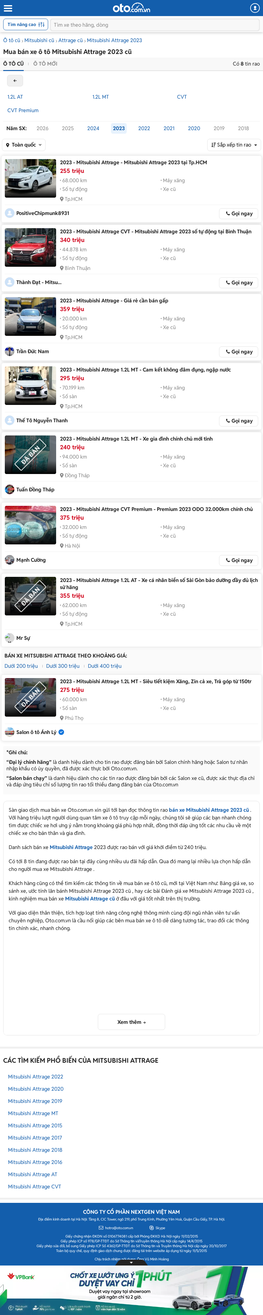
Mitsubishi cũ (39, 40)
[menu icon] (7, 8)
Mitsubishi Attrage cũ (90, 898)
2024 (93, 128)
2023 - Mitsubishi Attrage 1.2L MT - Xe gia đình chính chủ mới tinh (136, 438)
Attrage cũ (70, 40)
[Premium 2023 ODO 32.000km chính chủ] (30, 525)
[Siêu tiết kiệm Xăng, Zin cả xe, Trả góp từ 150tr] (30, 697)
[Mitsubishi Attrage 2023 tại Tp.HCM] (30, 178)
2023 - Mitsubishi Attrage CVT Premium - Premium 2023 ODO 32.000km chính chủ (156, 509)
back (15, 80)
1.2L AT (15, 97)
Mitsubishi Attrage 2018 (35, 1150)
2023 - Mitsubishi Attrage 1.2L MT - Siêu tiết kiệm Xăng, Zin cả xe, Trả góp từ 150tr (155, 681)
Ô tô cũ (11, 40)
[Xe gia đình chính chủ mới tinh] (30, 454)
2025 (68, 128)
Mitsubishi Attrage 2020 (36, 1089)
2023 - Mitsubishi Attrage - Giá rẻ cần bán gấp (114, 300)
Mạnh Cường (31, 560)
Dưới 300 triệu (63, 666)
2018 (243, 128)
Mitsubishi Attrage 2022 (35, 1076)
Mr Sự (23, 638)
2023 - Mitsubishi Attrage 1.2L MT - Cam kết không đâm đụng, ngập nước (145, 369)
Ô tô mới (45, 63)
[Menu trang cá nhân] (255, 8)
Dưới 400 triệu (105, 666)
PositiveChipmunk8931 (42, 213)
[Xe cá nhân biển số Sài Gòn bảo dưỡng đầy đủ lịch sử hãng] (30, 596)
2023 (119, 128)
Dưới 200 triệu (21, 666)
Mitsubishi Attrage (71, 847)
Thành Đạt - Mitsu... (39, 282)
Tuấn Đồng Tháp (35, 489)
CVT (182, 97)
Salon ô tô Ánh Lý (36, 732)
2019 (219, 128)
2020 (194, 128)
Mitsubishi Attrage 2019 (35, 1101)
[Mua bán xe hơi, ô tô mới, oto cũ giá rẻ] (131, 7)
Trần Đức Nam (32, 351)
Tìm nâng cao (22, 24)
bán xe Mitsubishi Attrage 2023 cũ (209, 810)
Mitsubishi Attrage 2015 (35, 1125)
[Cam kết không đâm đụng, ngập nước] (30, 385)
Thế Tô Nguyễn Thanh (42, 420)
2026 (42, 128)
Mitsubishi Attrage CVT (34, 1186)
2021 (169, 128)
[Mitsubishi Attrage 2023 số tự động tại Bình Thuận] (30, 247)
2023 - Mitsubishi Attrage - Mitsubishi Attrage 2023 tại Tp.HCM (133, 162)
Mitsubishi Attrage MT (33, 1113)
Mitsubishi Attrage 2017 (35, 1137)
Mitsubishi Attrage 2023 (114, 40)
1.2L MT (100, 97)
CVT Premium (22, 110)
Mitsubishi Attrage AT (32, 1174)
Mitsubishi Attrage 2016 (35, 1162)
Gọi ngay (242, 213)
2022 (144, 128)
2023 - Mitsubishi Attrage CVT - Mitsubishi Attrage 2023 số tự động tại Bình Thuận (155, 231)
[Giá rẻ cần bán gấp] (30, 316)
